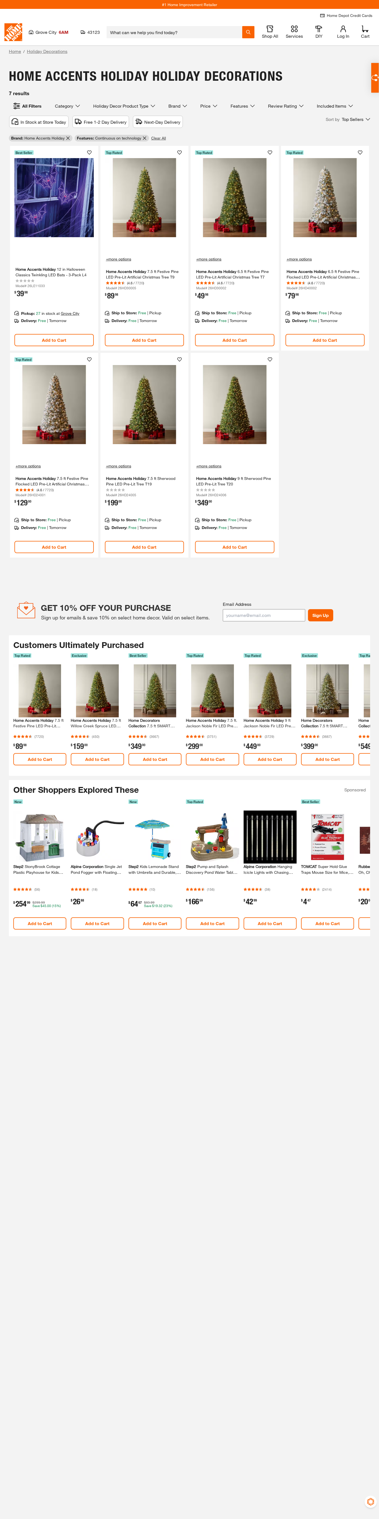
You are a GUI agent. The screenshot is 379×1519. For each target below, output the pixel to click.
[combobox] (174, 32)
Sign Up (320, 615)
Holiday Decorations (47, 51)
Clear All (158, 138)
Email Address (237, 604)
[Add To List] (89, 152)
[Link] (54, 248)
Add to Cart (54, 340)
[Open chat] (375, 78)
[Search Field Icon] (248, 32)
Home (15, 51)
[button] (348, 119)
